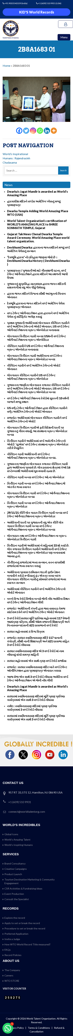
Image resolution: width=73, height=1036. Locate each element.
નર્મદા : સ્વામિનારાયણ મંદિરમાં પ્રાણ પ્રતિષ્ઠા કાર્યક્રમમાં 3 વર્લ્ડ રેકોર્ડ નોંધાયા (32, 707)
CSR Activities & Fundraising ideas (23, 888)
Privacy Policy (16, 1027)
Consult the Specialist (16, 899)
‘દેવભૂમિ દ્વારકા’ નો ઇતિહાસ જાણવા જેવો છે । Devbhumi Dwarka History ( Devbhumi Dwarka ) (38, 260)
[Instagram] (33, 131)
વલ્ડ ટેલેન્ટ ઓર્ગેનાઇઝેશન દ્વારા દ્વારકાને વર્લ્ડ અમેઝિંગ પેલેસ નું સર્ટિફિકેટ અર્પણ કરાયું (38, 314)
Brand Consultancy (15, 863)
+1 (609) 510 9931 (46, 3)
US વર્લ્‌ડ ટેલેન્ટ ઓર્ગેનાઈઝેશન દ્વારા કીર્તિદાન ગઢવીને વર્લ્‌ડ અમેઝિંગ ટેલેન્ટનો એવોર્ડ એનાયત (37, 409)
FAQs (7, 949)
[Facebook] (19, 131)
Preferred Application (16, 933)
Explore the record (14, 917)
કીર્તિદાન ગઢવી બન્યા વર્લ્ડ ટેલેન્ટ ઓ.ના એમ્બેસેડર (35, 477)
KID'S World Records (36, 12)
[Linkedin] (47, 131)
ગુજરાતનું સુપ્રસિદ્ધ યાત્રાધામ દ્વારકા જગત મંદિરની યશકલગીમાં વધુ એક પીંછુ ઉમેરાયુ (36, 285)
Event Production (14, 893)
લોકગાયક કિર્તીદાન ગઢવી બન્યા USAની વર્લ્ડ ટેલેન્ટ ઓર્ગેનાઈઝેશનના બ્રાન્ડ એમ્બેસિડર (36, 337)
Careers (8, 975)
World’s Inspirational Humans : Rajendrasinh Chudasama (16, 158)
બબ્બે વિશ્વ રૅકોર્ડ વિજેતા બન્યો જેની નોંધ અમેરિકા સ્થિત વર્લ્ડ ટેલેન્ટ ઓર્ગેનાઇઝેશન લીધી (38, 600)
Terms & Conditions (39, 1027)
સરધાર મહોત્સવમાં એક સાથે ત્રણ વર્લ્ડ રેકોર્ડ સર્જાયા (36, 660)
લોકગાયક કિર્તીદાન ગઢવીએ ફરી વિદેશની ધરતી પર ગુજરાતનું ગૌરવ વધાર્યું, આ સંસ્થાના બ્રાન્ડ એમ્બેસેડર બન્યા (37, 431)
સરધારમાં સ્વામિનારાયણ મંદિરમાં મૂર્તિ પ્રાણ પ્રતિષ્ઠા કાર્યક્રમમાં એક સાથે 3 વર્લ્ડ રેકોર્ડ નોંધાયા (36, 698)
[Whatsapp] (40, 131)
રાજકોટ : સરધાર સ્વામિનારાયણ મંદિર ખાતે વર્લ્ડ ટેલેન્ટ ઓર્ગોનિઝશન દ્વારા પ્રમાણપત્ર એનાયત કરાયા (37, 668)
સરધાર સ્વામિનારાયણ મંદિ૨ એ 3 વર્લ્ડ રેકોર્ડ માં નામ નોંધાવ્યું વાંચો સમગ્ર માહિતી (35, 652)
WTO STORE (11, 980)
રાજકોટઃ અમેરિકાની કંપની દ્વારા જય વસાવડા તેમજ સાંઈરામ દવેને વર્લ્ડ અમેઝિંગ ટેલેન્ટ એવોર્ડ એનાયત (36, 610)
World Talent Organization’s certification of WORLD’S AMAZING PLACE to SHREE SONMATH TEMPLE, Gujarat (37, 224)
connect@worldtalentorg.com (27, 811)
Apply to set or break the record (22, 923)
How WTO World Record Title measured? (27, 944)
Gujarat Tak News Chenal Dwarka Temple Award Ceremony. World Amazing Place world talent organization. (38, 237)
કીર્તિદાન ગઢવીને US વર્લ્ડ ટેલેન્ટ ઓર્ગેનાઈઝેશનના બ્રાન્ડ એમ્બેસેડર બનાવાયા (35, 347)
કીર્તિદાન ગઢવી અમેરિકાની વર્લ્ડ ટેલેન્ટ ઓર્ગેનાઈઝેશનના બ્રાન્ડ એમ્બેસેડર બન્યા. (31, 455)
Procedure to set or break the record (24, 928)
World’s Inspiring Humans (18, 844)
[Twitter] (26, 131)
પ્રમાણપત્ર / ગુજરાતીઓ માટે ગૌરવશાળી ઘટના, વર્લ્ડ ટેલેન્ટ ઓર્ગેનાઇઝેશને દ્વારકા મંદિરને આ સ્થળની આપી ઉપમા (37, 274)
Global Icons (11, 834)
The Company (12, 970)
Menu (64, 37)
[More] (54, 131)
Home (6, 65)
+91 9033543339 (13, 3)
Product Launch (13, 874)
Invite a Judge (12, 939)
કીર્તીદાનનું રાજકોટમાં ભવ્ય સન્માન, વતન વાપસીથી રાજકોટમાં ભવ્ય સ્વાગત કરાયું (36, 564)
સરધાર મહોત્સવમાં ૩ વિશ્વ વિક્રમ (25, 631)
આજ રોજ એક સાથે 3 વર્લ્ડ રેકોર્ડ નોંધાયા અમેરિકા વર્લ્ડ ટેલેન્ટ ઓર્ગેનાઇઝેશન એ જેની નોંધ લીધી (37, 678)
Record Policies (12, 955)
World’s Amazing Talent (17, 839)
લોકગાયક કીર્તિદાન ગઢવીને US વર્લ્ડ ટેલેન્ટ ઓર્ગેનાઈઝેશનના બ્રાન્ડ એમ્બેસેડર (31, 376)
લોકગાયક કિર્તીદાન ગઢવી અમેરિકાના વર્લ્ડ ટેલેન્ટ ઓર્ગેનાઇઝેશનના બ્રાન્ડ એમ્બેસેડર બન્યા (34, 357)
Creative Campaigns (15, 868)
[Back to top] (65, 1025)
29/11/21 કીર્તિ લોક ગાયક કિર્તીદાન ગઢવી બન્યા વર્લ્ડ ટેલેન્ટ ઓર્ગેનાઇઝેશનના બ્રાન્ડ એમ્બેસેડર (37, 514)
